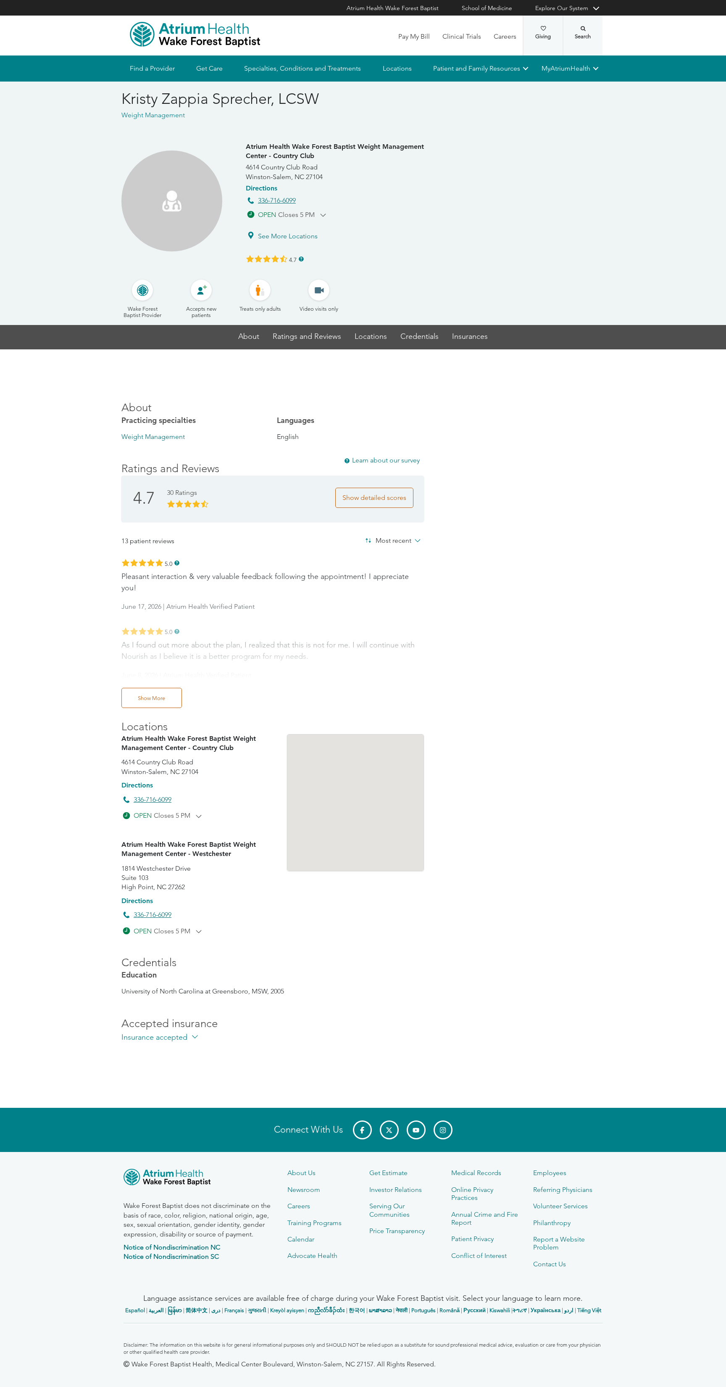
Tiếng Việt (589, 1310)
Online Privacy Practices (472, 1194)
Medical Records (476, 1173)
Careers (505, 36)
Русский (474, 1310)
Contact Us (549, 1264)
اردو (568, 1310)
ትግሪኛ (520, 1310)
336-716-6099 (277, 200)
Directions (261, 188)
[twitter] (389, 1129)
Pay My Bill (414, 36)
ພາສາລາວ (380, 1310)
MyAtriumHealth (566, 68)
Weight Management (153, 437)
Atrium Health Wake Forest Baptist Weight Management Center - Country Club (335, 151)
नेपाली (402, 1310)
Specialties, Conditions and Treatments (302, 68)
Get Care (209, 68)
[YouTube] (416, 1129)
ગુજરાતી (257, 1310)
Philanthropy (552, 1223)
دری (216, 1310)
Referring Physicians (562, 1190)
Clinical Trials (461, 36)
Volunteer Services (560, 1206)
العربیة (156, 1310)
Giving (543, 36)
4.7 (293, 259)
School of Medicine (487, 8)
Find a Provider (152, 68)
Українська (545, 1310)
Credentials (419, 336)
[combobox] (382, 540)
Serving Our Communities (389, 1210)
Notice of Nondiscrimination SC (171, 1256)
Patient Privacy (472, 1239)
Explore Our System (561, 8)
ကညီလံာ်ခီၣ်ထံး (326, 1310)
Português (423, 1310)
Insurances (470, 336)
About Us (301, 1173)
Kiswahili (499, 1310)
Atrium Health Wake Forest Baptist (393, 8)
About (248, 336)
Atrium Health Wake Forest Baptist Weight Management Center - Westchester (188, 849)
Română (449, 1310)
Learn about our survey (386, 460)
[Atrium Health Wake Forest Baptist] (195, 34)
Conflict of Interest (479, 1256)
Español (135, 1310)
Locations (396, 68)
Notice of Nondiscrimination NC (172, 1247)
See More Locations (288, 236)
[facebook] (362, 1129)
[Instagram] (443, 1129)
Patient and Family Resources (476, 68)
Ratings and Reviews (307, 336)
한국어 (357, 1310)
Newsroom (303, 1190)
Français (234, 1310)
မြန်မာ (175, 1310)
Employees (549, 1173)
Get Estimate (388, 1173)
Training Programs (314, 1223)
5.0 (168, 563)
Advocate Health (312, 1256)
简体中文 (197, 1310)
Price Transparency (397, 1231)
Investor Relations (395, 1190)
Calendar (300, 1239)
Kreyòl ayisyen (287, 1310)
